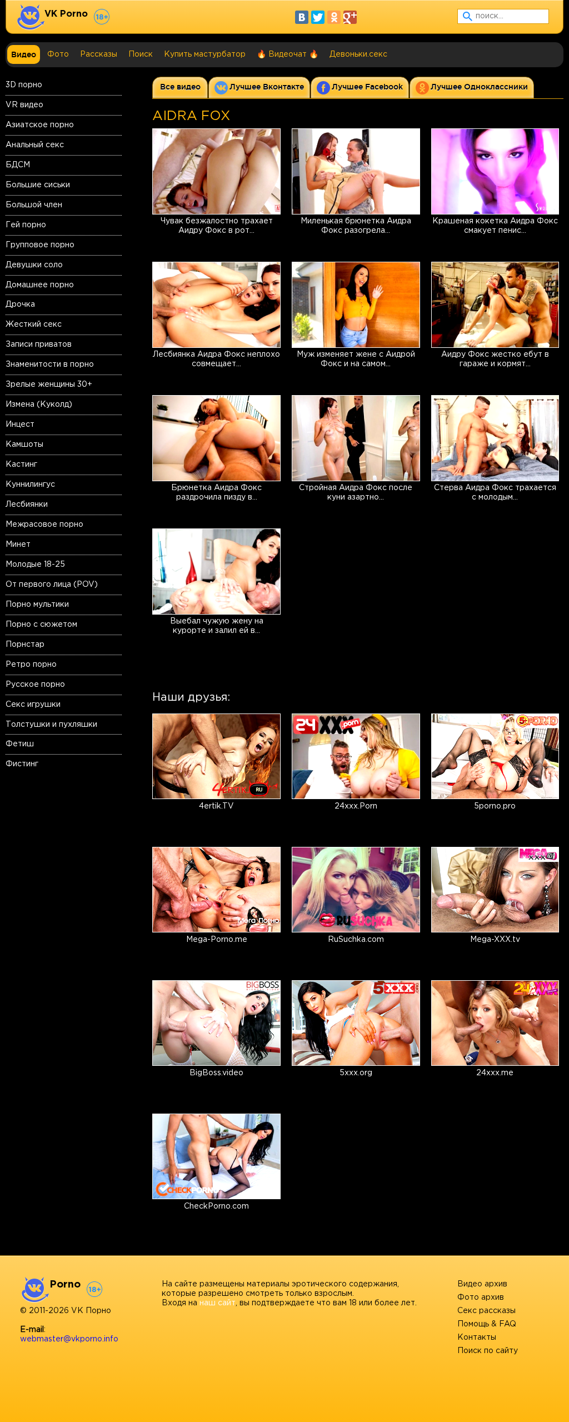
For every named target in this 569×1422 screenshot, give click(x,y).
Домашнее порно (40, 285)
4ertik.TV (216, 806)
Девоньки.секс (358, 54)
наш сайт (217, 1303)
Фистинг (22, 764)
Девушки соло (34, 265)
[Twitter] (318, 17)
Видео (23, 54)
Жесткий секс (34, 324)
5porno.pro (495, 806)
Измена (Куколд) (39, 404)
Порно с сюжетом (41, 624)
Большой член (34, 205)
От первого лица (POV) (52, 584)
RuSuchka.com (356, 939)
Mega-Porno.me (216, 939)
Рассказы (98, 54)
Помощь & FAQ (486, 1324)
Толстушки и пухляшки (51, 724)
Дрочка (20, 304)
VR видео (24, 105)
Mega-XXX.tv (495, 939)
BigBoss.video (216, 1073)
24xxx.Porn (356, 806)
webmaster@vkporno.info (69, 1339)
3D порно (24, 85)
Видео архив (482, 1284)
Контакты (476, 1337)
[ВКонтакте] (301, 17)
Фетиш (20, 744)
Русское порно (35, 684)
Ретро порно (31, 664)
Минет (18, 544)
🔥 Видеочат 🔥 (287, 54)
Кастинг (21, 464)
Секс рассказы (486, 1311)
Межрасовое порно (44, 524)
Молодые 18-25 (35, 564)
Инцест (20, 424)
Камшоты (24, 444)
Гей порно (26, 225)
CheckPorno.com (216, 1206)
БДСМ (18, 165)
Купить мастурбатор (205, 54)
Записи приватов (39, 344)
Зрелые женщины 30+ (49, 384)
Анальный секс (35, 145)
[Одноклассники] (334, 17)
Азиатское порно (40, 125)
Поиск (140, 54)
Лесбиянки (27, 504)
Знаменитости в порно (50, 364)
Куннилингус (30, 484)
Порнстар (25, 644)
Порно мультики (37, 604)
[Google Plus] (350, 17)
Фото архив (480, 1297)
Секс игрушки (33, 704)
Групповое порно (40, 245)
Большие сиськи (38, 185)
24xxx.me (494, 1073)
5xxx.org (356, 1073)
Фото (58, 54)
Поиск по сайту (487, 1351)
